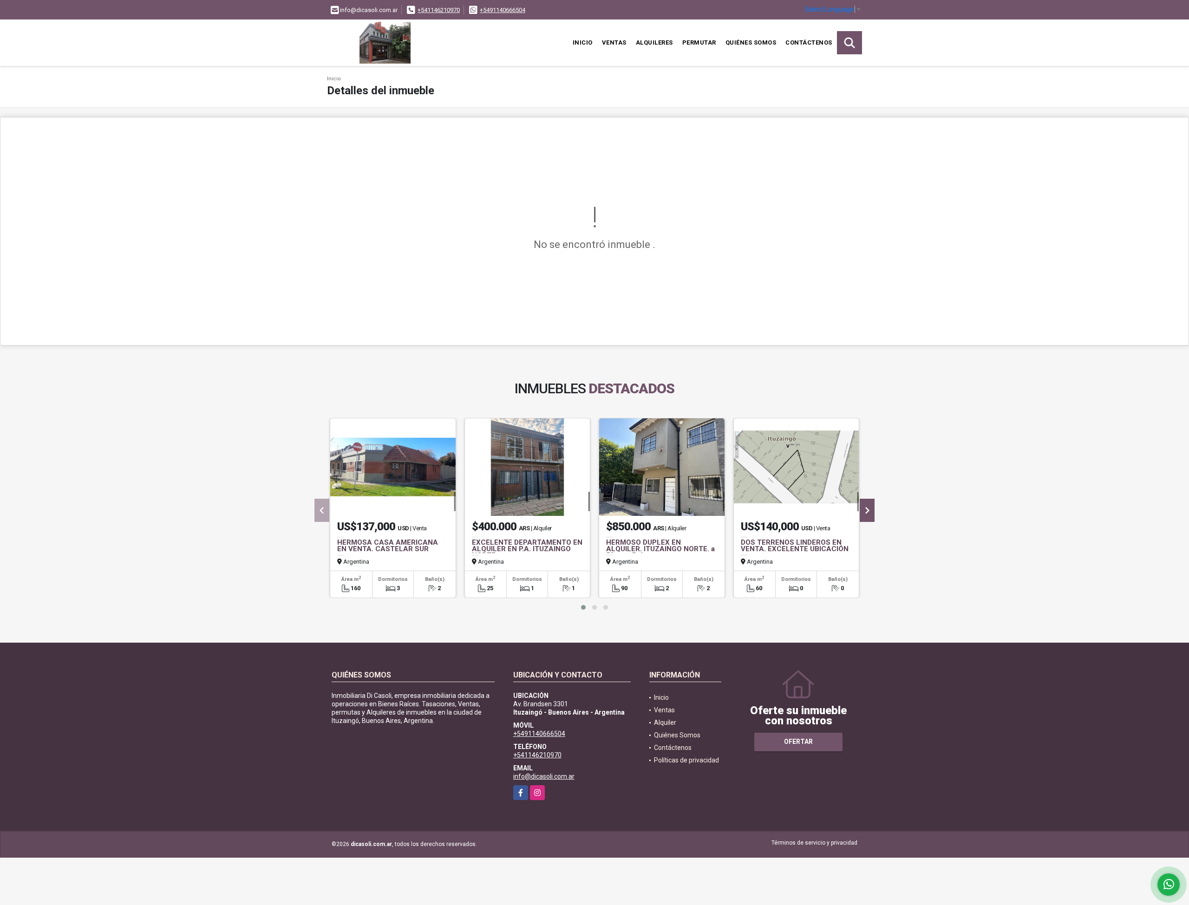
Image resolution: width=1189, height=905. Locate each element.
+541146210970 (439, 10)
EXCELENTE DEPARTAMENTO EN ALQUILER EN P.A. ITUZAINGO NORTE (527, 549)
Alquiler (665, 722)
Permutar (699, 42)
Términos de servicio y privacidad (814, 843)
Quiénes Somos (751, 42)
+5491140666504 (502, 10)
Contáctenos (808, 42)
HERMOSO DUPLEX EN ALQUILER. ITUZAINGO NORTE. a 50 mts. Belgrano (660, 549)
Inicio (583, 42)
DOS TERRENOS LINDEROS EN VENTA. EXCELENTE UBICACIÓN (795, 545)
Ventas (614, 42)
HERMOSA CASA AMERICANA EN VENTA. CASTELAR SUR (387, 545)
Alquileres (654, 42)
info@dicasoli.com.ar (544, 776)
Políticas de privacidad (686, 760)
